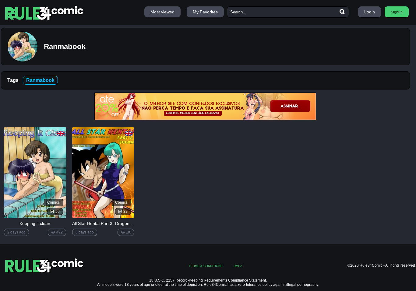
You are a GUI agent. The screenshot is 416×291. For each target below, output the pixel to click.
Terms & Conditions (206, 266)
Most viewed (162, 11)
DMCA (238, 266)
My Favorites (205, 11)
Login (369, 11)
